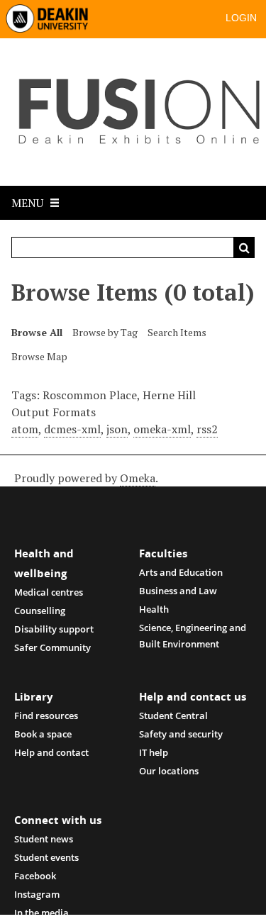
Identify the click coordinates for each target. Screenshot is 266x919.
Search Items (177, 332)
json (117, 429)
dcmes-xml (72, 429)
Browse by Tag (105, 332)
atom (24, 429)
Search (244, 247)
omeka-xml (162, 429)
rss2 (207, 429)
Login (241, 17)
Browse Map (39, 356)
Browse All (36, 332)
